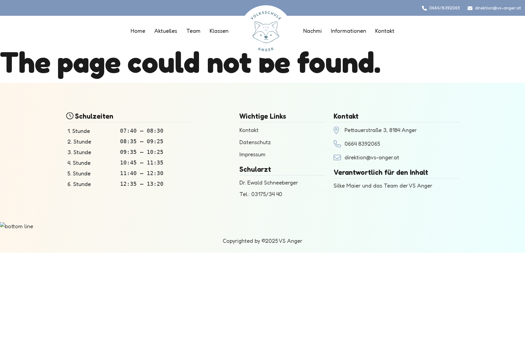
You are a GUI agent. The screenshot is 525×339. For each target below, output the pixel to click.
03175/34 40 (266, 194)
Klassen (219, 30)
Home (138, 30)
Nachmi (312, 30)
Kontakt (384, 30)
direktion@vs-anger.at (498, 8)
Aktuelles (165, 30)
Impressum (252, 154)
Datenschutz (255, 142)
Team (193, 30)
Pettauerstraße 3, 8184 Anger (381, 130)
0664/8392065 (444, 8)
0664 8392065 (362, 143)
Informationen (348, 30)
